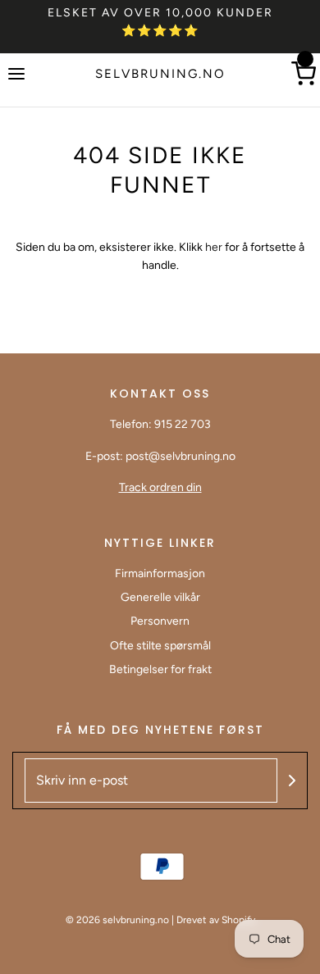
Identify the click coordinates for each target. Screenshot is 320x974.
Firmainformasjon (160, 573)
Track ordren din (160, 487)
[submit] (292, 780)
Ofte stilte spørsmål (160, 646)
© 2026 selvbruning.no (117, 920)
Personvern (160, 621)
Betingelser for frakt (160, 669)
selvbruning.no (160, 73)
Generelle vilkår (160, 597)
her (215, 247)
